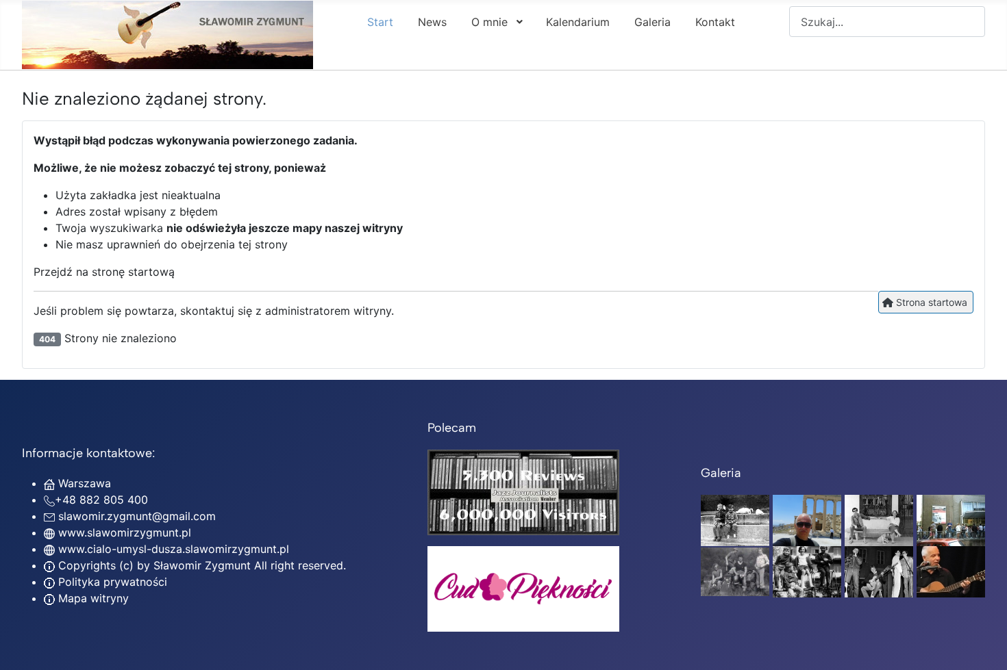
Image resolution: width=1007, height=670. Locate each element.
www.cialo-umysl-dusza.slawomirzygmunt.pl (173, 549)
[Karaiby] (807, 519)
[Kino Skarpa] (951, 519)
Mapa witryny (92, 598)
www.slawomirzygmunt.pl (124, 532)
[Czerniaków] (735, 519)
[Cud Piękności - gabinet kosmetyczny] (523, 589)
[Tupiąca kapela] (879, 571)
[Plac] (807, 571)
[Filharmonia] (951, 571)
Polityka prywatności (111, 582)
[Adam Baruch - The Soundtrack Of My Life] (523, 491)
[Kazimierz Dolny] (879, 519)
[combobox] (887, 21)
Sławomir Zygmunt (200, 565)
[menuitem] (380, 21)
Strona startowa (930, 302)
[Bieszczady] (735, 571)
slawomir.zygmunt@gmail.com (137, 516)
